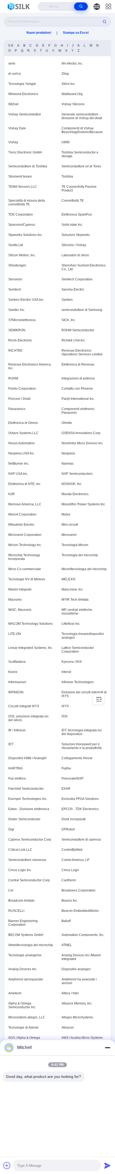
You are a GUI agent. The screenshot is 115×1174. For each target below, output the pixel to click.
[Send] (107, 1165)
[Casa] (19, 6)
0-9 (10, 45)
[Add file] (7, 1165)
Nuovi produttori (38, 33)
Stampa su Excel (76, 33)
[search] (81, 6)
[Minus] (107, 1047)
